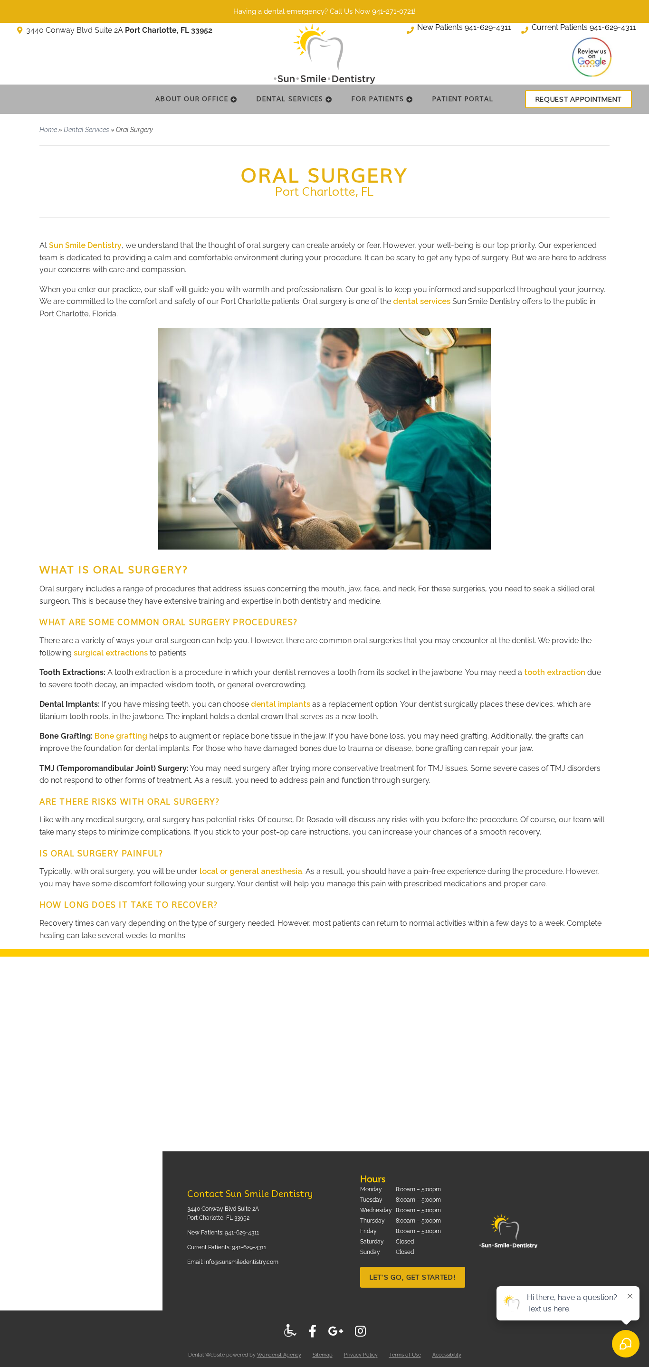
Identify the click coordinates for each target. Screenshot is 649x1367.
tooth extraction (554, 672)
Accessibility (446, 1355)
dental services (421, 301)
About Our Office (192, 99)
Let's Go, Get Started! (413, 1277)
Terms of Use (405, 1355)
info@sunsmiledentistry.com (241, 1262)
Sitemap (323, 1355)
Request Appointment (578, 99)
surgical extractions (111, 652)
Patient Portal (463, 99)
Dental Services (290, 99)
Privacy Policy (361, 1355)
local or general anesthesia (251, 871)
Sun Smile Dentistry (85, 245)
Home (48, 129)
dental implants (280, 704)
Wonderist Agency (279, 1355)
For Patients (378, 99)
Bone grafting (121, 735)
